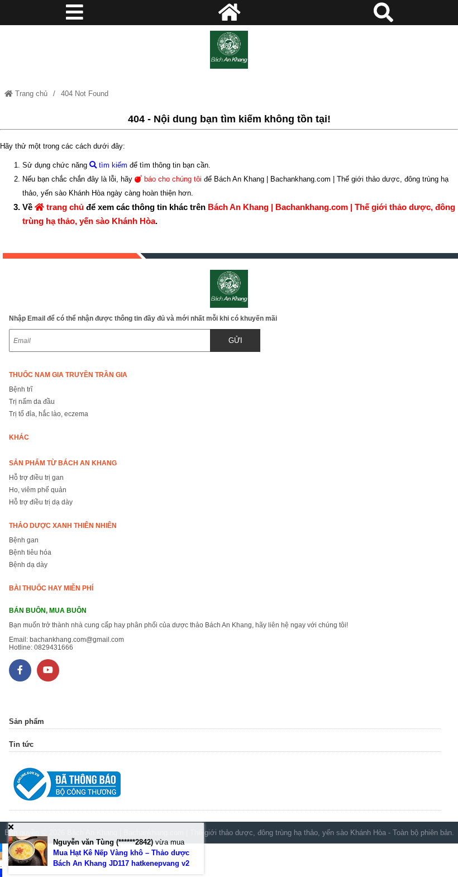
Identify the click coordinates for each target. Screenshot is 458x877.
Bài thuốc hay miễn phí (51, 588)
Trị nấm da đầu (32, 402)
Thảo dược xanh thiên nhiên (63, 526)
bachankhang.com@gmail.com (77, 640)
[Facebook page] (20, 670)
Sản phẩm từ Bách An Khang (63, 463)
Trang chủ (30, 93)
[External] (224, 787)
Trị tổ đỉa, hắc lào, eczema (48, 414)
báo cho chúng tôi (172, 179)
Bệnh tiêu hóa (30, 552)
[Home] (229, 50)
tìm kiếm (112, 165)
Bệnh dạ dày (28, 565)
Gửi (235, 340)
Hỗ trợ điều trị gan (36, 478)
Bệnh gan (24, 540)
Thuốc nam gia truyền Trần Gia (68, 375)
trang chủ (64, 207)
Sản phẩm (26, 721)
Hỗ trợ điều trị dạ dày (41, 502)
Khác (19, 437)
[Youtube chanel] (48, 670)
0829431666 (53, 647)
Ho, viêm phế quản (37, 490)
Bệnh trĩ (20, 389)
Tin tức (21, 744)
